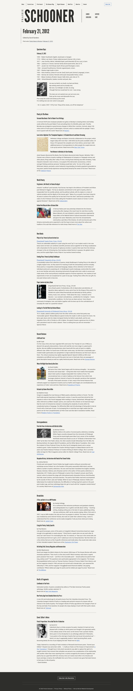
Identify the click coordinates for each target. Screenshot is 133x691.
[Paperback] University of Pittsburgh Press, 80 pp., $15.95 (54, 311)
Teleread (48, 608)
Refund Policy (68, 688)
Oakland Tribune (46, 171)
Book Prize (70, 4)
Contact (85, 4)
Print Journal (40, 4)
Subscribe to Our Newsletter (66, 678)
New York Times (79, 147)
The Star (79, 224)
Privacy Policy (58, 688)
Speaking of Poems (74, 385)
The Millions (42, 570)
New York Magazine (52, 591)
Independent (63, 201)
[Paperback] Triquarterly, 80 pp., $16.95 (49, 260)
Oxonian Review (90, 359)
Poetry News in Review (36, 41)
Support (97, 14)
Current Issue (31, 4)
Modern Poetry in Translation (51, 413)
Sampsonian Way (58, 486)
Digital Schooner (61, 4)
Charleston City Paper (71, 542)
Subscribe (107, 4)
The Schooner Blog (50, 4)
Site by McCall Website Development (83, 688)
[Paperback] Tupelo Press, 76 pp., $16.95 (49, 241)
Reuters (66, 131)
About (23, 4)
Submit (87, 14)
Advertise (78, 4)
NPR (78, 640)
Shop (96, 17)
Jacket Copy (49, 521)
